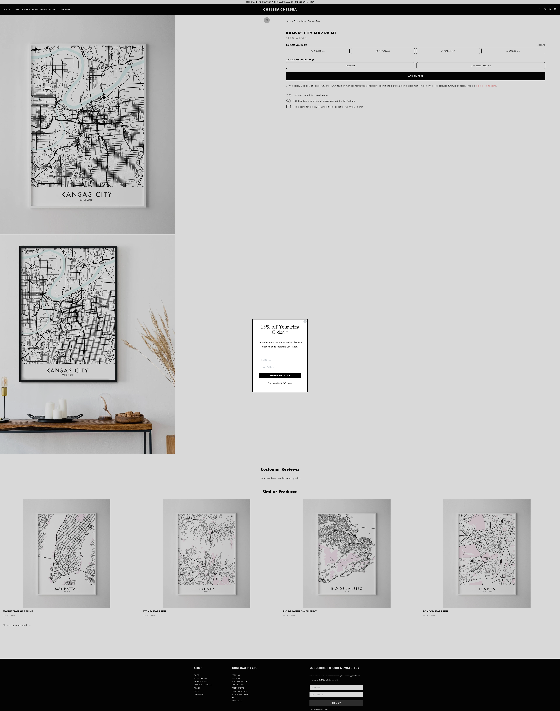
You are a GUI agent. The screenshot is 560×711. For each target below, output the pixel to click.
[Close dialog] (305, 321)
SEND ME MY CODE (280, 375)
